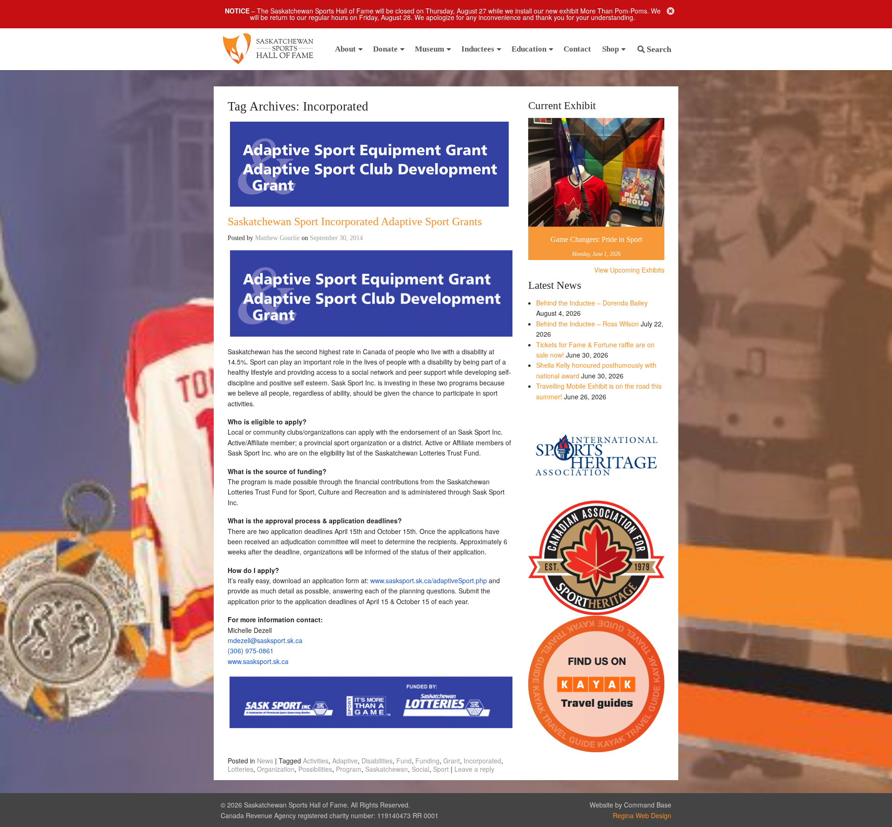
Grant (451, 760)
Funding (427, 760)
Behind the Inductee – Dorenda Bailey (592, 302)
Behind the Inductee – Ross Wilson (587, 323)
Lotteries (240, 769)
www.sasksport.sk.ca (258, 661)
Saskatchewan (386, 769)
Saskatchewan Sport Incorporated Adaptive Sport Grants (355, 221)
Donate (385, 49)
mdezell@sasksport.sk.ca (265, 640)
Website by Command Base (630, 804)
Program (348, 769)
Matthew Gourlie (277, 237)
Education (529, 49)
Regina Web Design (642, 815)
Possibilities (315, 769)
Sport (441, 769)
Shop (610, 49)
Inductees (477, 49)
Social (420, 769)
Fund (404, 760)
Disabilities (377, 760)
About (345, 49)
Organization (276, 769)
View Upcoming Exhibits (629, 270)
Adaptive (345, 760)
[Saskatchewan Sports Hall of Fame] (268, 49)
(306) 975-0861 (251, 650)
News (265, 760)
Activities (315, 760)
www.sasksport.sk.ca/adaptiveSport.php (428, 580)
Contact (577, 49)
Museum (429, 49)
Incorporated (482, 760)
